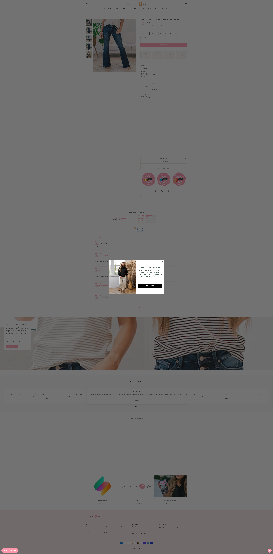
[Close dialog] (162, 261)
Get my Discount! (150, 285)
